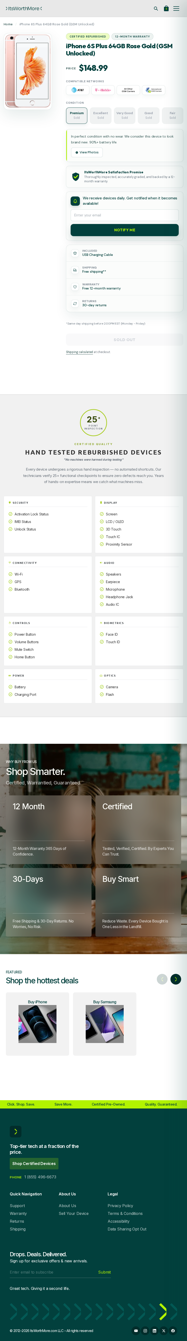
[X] (163, 1330)
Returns (17, 1221)
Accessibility (118, 1221)
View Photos (89, 152)
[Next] (175, 979)
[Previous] (162, 979)
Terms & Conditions (125, 1213)
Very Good (124, 115)
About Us (67, 1205)
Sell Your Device (74, 1213)
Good (148, 115)
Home (8, 24)
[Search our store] (155, 8)
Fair (172, 115)
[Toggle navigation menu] (176, 8)
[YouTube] (135, 1330)
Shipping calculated (79, 352)
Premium (77, 115)
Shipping (17, 1229)
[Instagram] (145, 1330)
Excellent (100, 115)
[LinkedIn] (154, 1330)
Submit (104, 1272)
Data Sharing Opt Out (127, 1229)
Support (17, 1205)
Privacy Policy (120, 1205)
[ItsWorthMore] (24, 8)
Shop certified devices (34, 1163)
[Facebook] (172, 1330)
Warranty (18, 1213)
